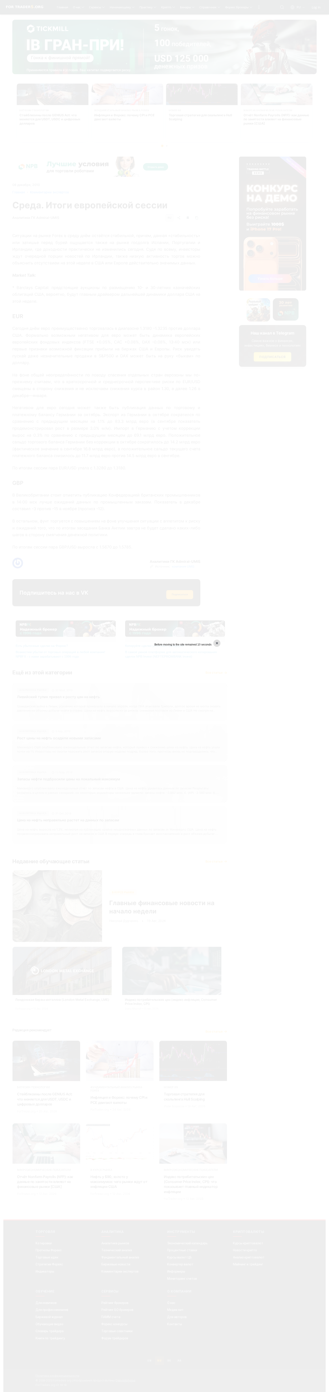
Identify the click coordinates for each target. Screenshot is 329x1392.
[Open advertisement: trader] (164, 695)
